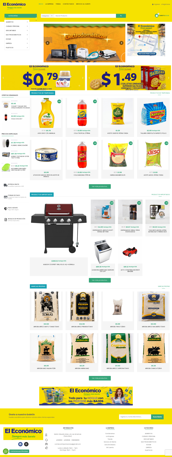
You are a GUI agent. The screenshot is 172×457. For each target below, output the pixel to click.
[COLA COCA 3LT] (6, 117)
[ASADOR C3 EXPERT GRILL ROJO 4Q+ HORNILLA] (59, 228)
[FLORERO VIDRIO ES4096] (6, 143)
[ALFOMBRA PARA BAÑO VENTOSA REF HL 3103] (6, 167)
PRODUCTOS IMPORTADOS (161, 195)
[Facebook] (20, 444)
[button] (3, 77)
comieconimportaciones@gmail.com (68, 444)
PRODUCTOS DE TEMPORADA (160, 93)
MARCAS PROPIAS (164, 286)
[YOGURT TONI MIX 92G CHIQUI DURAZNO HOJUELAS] (6, 105)
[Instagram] (26, 444)
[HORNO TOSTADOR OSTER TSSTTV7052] (6, 155)
